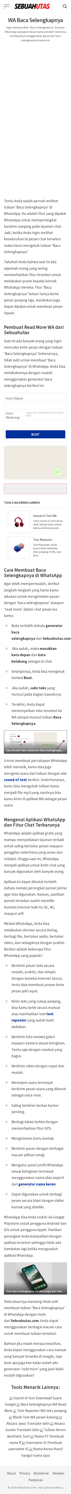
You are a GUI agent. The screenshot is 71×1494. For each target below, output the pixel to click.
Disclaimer (41, 1473)
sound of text (15, 779)
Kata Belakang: (35, 415)
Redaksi (58, 1473)
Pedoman (35, 1480)
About (11, 1473)
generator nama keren (37, 1184)
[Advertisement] (35, 82)
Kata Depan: (15, 398)
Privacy (24, 1473)
